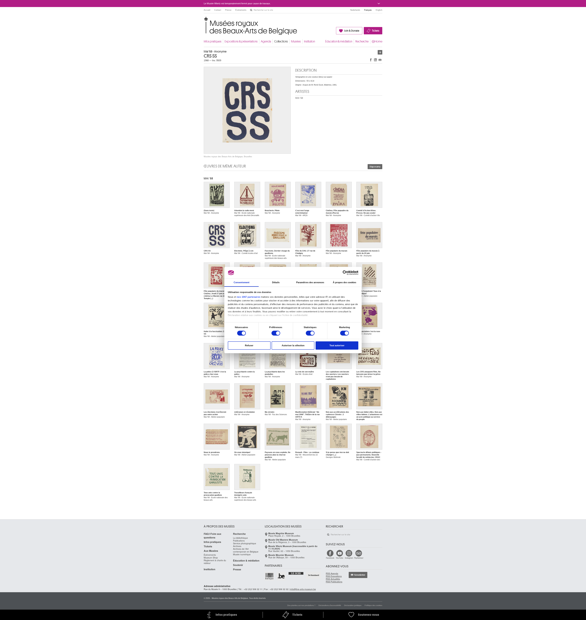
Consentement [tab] (241, 282)
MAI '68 (299, 98)
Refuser (249, 345)
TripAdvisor (358, 557)
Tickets (375, 30)
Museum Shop (211, 557)
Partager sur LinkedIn (375, 60)
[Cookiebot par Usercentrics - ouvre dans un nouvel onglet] (345, 272)
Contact (217, 10)
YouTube (339, 557)
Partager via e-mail (380, 60)
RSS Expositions (334, 576)
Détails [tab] (276, 282)
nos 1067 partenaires (248, 297)
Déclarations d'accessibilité (329, 605)
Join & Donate (351, 30)
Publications (239, 540)
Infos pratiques (212, 41)
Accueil (207, 10)
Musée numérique (242, 554)
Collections (281, 41)
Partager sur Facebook (371, 60)
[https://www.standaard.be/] (313, 575)
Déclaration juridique (353, 605)
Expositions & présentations (241, 41)
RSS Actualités (333, 579)
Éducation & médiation (338, 41)
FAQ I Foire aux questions (212, 535)
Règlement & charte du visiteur (215, 561)
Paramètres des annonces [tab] (310, 282)
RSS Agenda (332, 573)
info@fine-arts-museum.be (303, 589)
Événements (240, 10)
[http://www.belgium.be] (281, 576)
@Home (377, 41)
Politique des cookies (373, 605)
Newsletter (359, 575)
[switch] (275, 333)
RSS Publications (334, 581)
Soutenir (238, 565)
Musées (296, 41)
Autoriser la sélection (293, 345)
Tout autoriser (336, 345)
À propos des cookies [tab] (344, 282)
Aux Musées (211, 551)
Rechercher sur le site (251, 10)
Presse (228, 10)
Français (368, 10)
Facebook (330, 557)
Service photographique (244, 543)
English (379, 10)
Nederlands (355, 10)
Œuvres (380, 52)
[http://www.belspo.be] (269, 576)
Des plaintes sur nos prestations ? (301, 605)
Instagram (349, 557)
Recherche (362, 41)
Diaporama (375, 166)
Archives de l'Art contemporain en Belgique (245, 550)
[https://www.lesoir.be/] (296, 573)
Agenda (266, 41)
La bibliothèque (240, 537)
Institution (309, 41)
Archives (237, 546)
